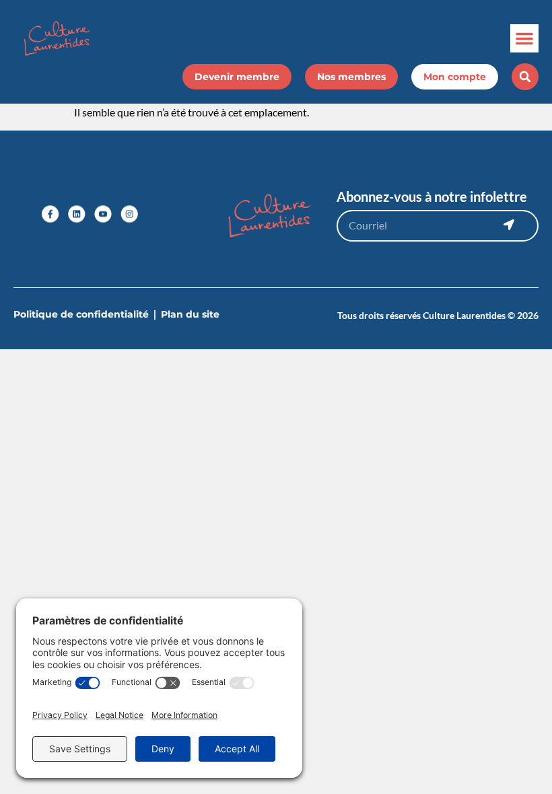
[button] (524, 38)
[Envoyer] (509, 225)
